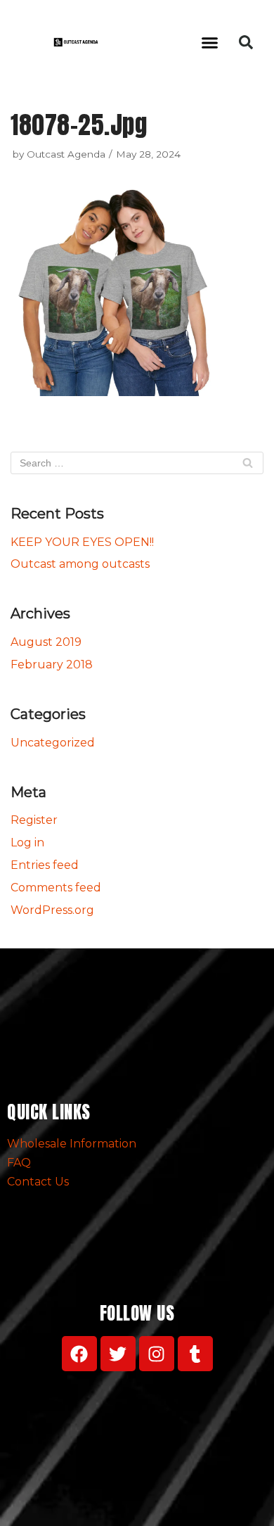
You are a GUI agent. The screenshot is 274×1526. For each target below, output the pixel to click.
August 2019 (46, 642)
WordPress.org (52, 910)
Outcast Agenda (66, 154)
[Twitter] (118, 1353)
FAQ (19, 1162)
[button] (210, 42)
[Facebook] (79, 1353)
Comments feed (56, 887)
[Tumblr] (195, 1353)
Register (34, 820)
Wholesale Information (71, 1143)
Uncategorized (53, 742)
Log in (27, 842)
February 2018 (52, 664)
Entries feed (45, 865)
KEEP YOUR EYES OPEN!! (82, 542)
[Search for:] (137, 463)
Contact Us (38, 1181)
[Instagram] (156, 1353)
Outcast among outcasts (80, 564)
